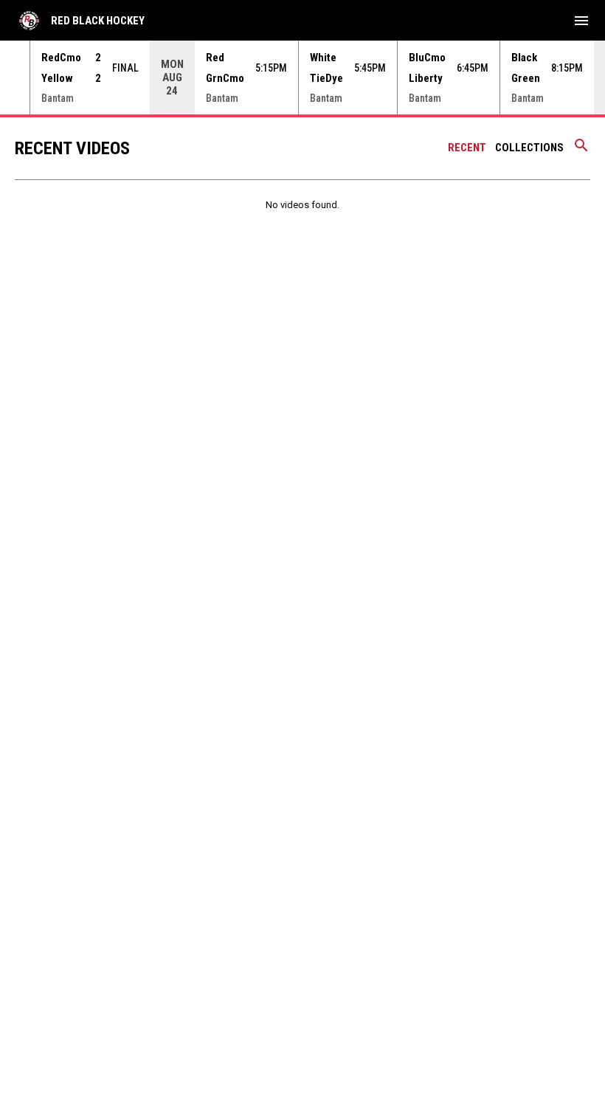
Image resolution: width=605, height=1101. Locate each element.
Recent (467, 147)
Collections (529, 147)
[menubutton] (581, 21)
